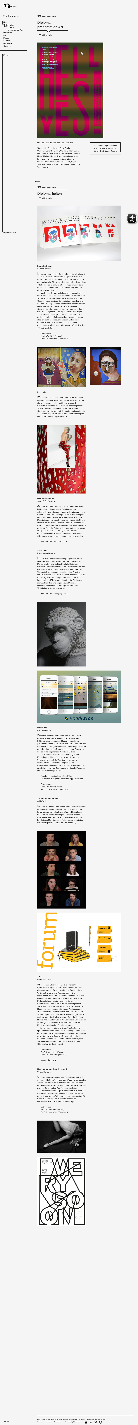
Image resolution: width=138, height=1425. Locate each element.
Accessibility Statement (72, 1422)
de (5, 1421)
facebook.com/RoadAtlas (61, 776)
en (8, 1421)
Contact (39, 1422)
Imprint (48, 1422)
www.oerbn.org (47, 1060)
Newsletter (57, 1422)
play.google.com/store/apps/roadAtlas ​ (67, 779)
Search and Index (10, 16)
